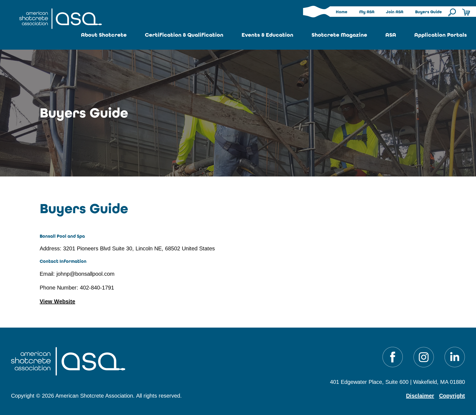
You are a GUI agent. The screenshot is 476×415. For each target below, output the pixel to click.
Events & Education (267, 34)
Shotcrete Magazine (339, 34)
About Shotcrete (104, 34)
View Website (57, 301)
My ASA (366, 11)
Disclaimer (420, 396)
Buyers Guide (428, 11)
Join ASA (394, 11)
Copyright (452, 396)
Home (341, 11)
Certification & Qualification (184, 34)
